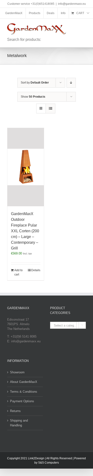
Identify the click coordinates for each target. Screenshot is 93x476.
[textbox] (68, 325)
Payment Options (22, 401)
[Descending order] (71, 83)
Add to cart (18, 272)
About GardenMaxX (23, 382)
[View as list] (50, 108)
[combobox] (68, 325)
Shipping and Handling (19, 423)
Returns (15, 411)
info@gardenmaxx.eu (72, 3)
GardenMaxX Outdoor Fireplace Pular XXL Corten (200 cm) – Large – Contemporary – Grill (25, 231)
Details (35, 270)
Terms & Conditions (23, 391)
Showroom (17, 372)
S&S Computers (48, 462)
